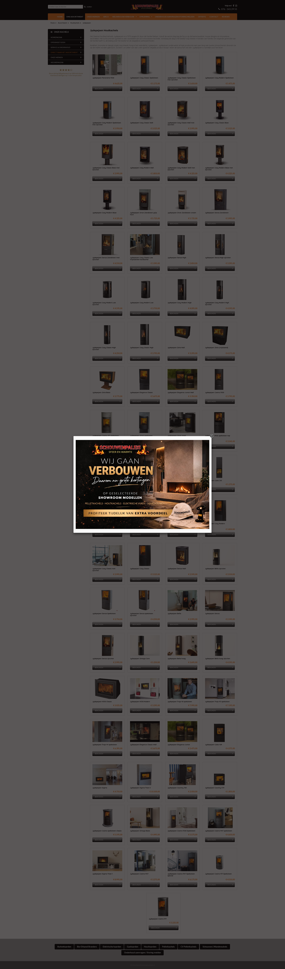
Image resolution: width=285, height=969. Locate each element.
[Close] (212, 436)
